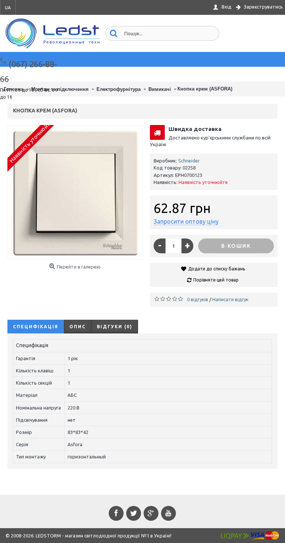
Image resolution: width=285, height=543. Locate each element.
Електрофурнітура (118, 89)
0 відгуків (197, 299)
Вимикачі (159, 89)
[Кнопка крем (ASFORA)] (74, 192)
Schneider (189, 160)
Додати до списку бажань (216, 268)
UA (8, 7)
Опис (77, 326)
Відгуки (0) (114, 326)
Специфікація (35, 326)
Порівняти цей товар (216, 279)
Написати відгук (230, 299)
